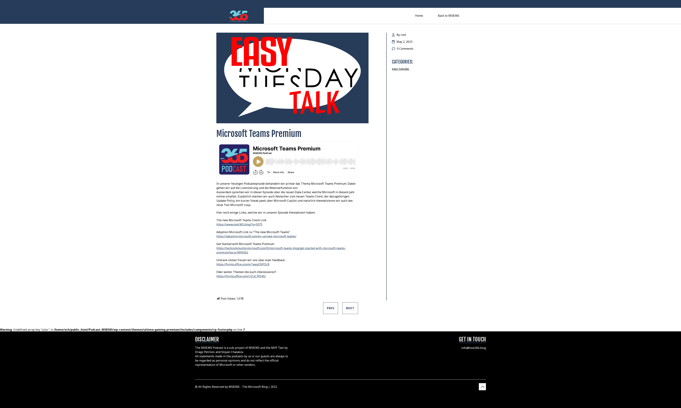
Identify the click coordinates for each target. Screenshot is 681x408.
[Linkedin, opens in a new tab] (464, 4)
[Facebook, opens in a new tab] (451, 4)
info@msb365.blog (473, 348)
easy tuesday (400, 69)
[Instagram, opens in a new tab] (444, 4)
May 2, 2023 (404, 42)
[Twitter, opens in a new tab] (437, 4)
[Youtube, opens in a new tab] (457, 4)
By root (401, 35)
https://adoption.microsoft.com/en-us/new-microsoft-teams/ (256, 236)
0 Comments (405, 49)
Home (419, 16)
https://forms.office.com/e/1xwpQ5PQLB (242, 264)
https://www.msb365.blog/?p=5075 (239, 224)
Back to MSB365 (448, 16)
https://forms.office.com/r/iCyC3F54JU (241, 276)
